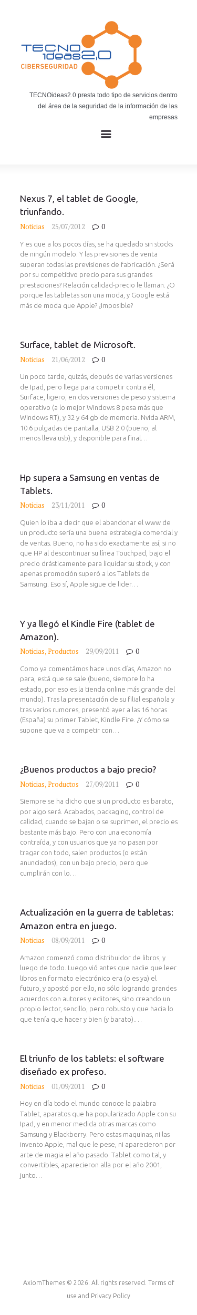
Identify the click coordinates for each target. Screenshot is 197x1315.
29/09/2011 (102, 651)
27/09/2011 (102, 784)
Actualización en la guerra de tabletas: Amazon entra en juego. (96, 918)
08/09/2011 (68, 940)
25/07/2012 (68, 226)
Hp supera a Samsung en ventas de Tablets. (90, 484)
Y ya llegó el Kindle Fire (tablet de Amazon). (87, 630)
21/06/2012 (68, 359)
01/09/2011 (68, 1086)
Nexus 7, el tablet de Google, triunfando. (79, 205)
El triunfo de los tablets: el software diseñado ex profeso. (92, 1064)
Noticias (32, 226)
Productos (63, 651)
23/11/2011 (68, 505)
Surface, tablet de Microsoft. (78, 345)
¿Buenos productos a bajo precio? (88, 769)
